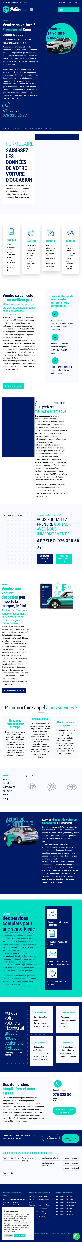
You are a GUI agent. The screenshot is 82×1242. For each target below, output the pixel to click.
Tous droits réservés (58, 1234)
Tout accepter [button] (20, 1235)
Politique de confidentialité (39, 1234)
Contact (75, 2)
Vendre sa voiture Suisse (38, 1196)
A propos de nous (65, 2)
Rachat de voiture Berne (64, 1214)
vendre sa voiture (19, 981)
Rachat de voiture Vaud (64, 1196)
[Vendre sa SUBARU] (72, 787)
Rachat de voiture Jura (64, 1208)
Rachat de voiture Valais (64, 1199)
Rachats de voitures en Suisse (40, 1205)
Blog (69, 1234)
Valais (7, 78)
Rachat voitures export (37, 1211)
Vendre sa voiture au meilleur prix (39, 1200)
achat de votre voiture (50, 456)
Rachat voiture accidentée (38, 1214)
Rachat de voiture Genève (65, 1205)
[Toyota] (32, 787)
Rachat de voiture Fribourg (65, 1211)
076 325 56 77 (15, 115)
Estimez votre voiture (36, 1220)
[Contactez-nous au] (58, 1084)
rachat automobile (24, 1106)
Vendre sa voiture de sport (38, 1208)
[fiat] (52, 787)
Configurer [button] (9, 1235)
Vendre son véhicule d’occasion (40, 1217)
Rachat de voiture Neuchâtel (66, 1202)
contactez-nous (58, 485)
